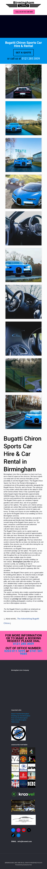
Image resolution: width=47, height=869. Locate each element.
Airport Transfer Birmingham (20, 714)
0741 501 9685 (31, 652)
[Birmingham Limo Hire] (23, 4)
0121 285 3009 (31, 58)
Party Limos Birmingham (18, 720)
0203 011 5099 (15, 651)
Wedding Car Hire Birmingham (20, 716)
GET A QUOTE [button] (23, 52)
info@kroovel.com (25, 841)
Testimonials (15, 722)
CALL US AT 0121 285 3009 (24, 12)
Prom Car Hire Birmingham (19, 718)
